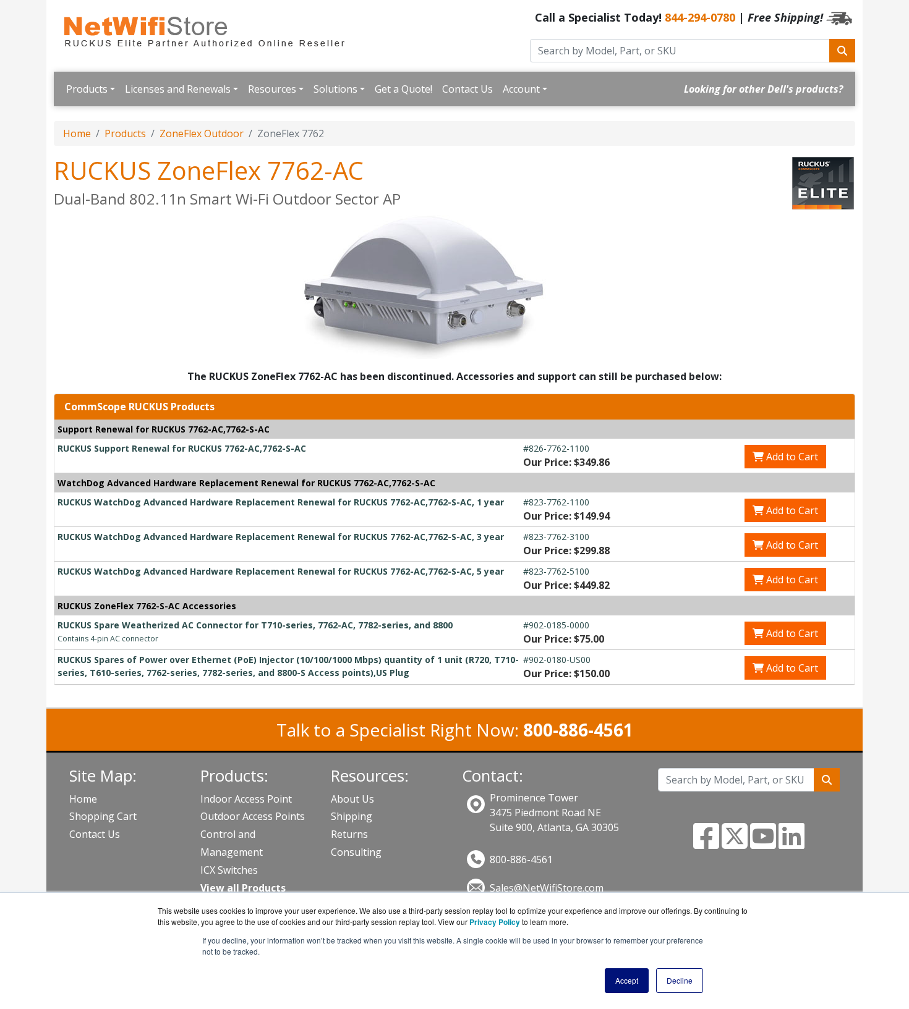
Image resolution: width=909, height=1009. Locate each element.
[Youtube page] (763, 843)
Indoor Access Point (246, 799)
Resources (272, 89)
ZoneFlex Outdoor (202, 133)
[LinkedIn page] (791, 843)
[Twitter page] (735, 843)
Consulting (356, 852)
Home (77, 133)
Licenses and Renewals (178, 89)
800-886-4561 (521, 859)
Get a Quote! (403, 89)
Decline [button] (680, 980)
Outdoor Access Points (252, 816)
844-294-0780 (700, 17)
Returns (349, 834)
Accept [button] (626, 980)
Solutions (335, 89)
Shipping (351, 816)
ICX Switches (229, 870)
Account (521, 89)
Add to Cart (791, 456)
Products (87, 89)
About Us (352, 799)
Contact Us (467, 89)
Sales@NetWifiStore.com (547, 888)
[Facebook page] (706, 843)
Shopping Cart (103, 816)
